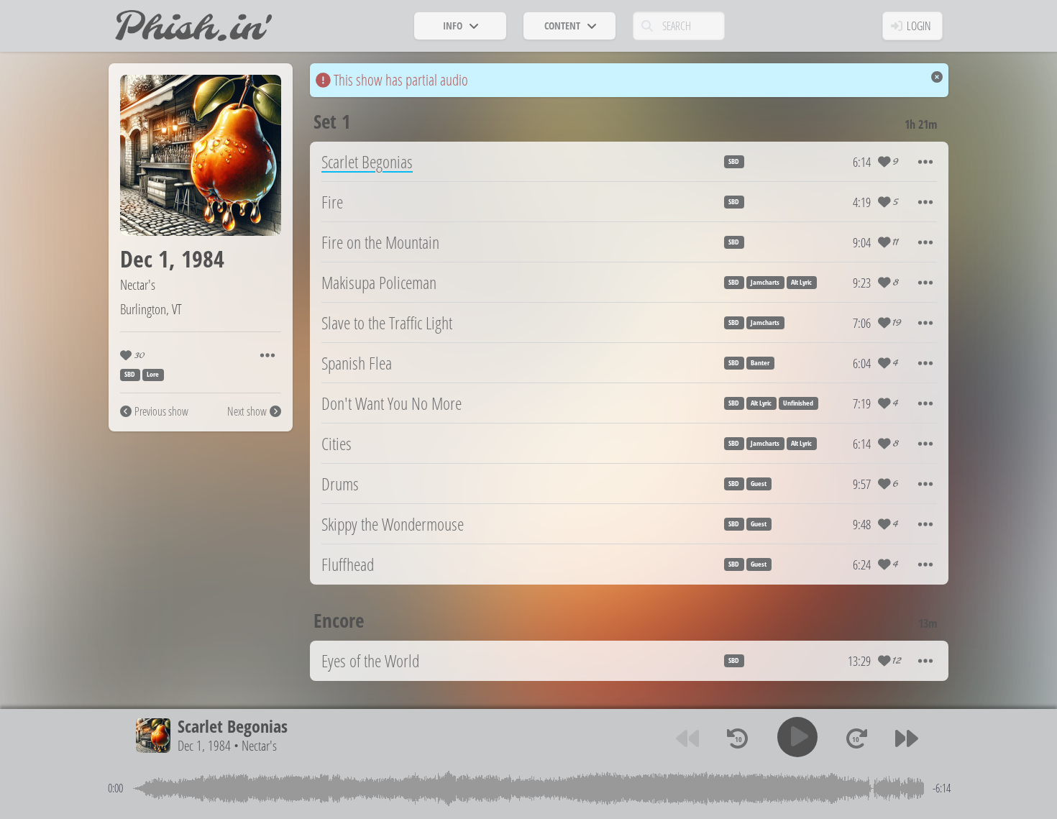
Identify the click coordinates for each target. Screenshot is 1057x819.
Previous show (161, 411)
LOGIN (919, 26)
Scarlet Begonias (233, 726)
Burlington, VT (151, 309)
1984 (202, 258)
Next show (247, 411)
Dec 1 (144, 258)
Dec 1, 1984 (204, 745)
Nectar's (137, 284)
